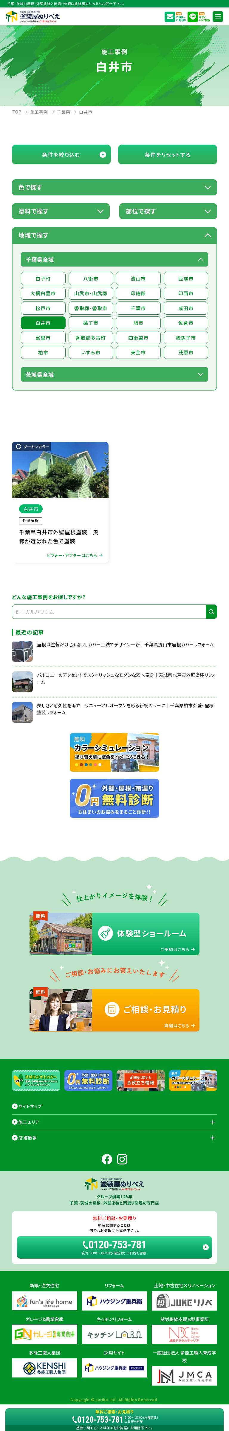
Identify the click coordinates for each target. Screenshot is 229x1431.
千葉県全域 (40, 259)
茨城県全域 (40, 374)
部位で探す (141, 211)
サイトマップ (30, 1106)
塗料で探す (33, 211)
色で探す (30, 187)
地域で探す (33, 235)
